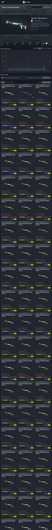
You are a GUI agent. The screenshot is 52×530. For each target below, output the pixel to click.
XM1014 (20, 13)
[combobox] (35, 7)
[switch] (47, 43)
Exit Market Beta (47, 11)
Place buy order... (46, 77)
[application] (26, 62)
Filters (3, 82)
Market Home (3, 13)
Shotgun (15, 13)
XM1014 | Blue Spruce (27, 13)
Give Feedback (39, 11)
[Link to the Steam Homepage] (26, 2)
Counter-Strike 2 (10, 13)
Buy (15, 104)
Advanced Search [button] (46, 7)
